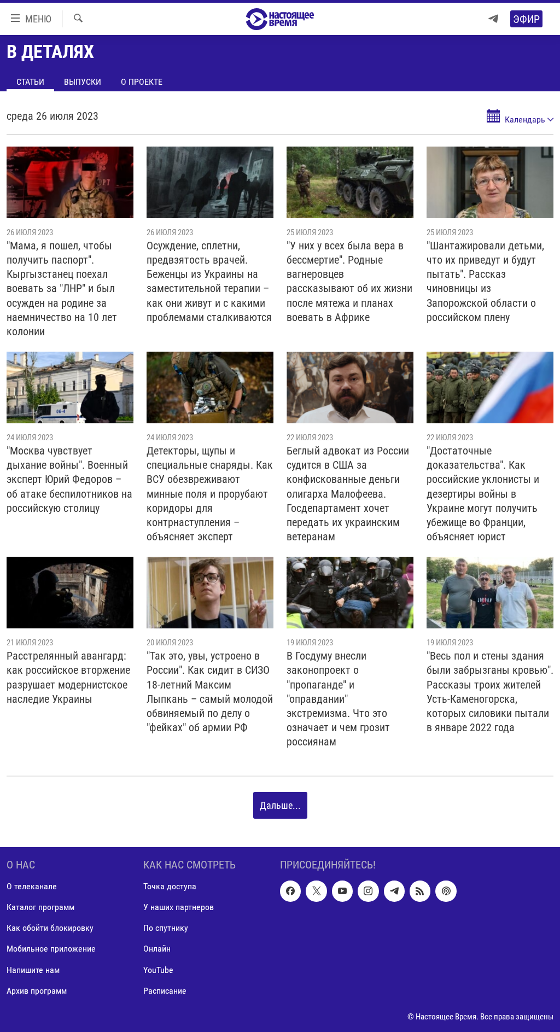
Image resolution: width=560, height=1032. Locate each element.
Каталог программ (40, 907)
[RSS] (420, 891)
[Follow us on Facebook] (290, 891)
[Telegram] (493, 18)
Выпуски (82, 82)
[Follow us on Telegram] (394, 891)
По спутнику (165, 928)
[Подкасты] (445, 891)
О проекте (141, 82)
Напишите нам (33, 969)
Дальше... (280, 805)
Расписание (164, 990)
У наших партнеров (178, 907)
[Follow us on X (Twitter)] (316, 891)
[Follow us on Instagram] (368, 891)
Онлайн (157, 948)
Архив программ (37, 990)
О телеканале (32, 886)
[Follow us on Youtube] (342, 891)
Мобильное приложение (51, 948)
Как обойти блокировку (50, 928)
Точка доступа (169, 886)
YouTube (158, 969)
